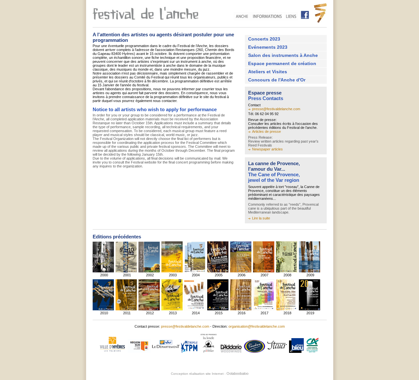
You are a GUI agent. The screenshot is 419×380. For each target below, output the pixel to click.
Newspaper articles (267, 149)
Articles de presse (266, 131)
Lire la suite (261, 218)
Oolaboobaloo (237, 373)
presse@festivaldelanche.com (276, 109)
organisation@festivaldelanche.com (256, 326)
